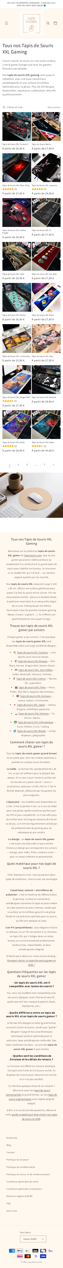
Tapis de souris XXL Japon (31, 704)
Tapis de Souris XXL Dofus (43, 442)
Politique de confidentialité (20, 1167)
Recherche (11, 1137)
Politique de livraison (17, 1159)
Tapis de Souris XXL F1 (41, 230)
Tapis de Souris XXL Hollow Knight (14, 231)
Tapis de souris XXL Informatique (35, 722)
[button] (6, 23)
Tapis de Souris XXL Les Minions (16, 356)
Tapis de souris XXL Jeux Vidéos (35, 669)
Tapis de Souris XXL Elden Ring (15, 185)
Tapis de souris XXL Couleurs (32, 652)
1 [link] (9, 464)
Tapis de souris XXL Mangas (32, 661)
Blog (8, 1145)
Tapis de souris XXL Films (32, 687)
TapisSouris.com (35, 1262)
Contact (10, 1152)
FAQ (8, 1203)
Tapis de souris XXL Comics (31, 678)
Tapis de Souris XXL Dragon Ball (16, 397)
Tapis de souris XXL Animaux (35, 696)
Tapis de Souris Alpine (41, 144)
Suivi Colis (11, 1210)
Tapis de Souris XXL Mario (43, 315)
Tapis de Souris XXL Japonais (44, 185)
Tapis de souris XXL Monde (31, 730)
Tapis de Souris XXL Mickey (14, 315)
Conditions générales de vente (22, 1181)
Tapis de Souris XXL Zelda (13, 442)
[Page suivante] (53, 464)
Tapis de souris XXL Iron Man (44, 274)
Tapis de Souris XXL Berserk (44, 397)
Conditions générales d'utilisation (24, 1188)
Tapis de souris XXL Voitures (33, 713)
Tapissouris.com (33, 555)
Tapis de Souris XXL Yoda (13, 274)
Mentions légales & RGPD (19, 1196)
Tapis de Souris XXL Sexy (42, 356)
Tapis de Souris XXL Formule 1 (15, 144)
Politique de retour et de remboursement (28, 1174)
